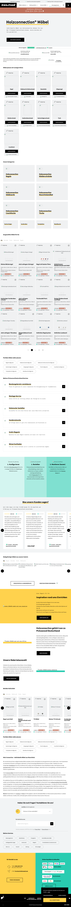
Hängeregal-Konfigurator (29, 367)
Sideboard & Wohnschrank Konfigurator (46, 362)
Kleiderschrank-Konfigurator (26, 362)
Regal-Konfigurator (10, 362)
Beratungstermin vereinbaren (20, 384)
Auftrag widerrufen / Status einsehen (35, 899)
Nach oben (66, 904)
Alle (2, 240)
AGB (25, 898)
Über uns (8, 846)
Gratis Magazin (14, 432)
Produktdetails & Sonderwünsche (22, 583)
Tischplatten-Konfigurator (11, 371)
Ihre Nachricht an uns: (20, 819)
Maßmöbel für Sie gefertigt (15, 1)
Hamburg (18, 793)
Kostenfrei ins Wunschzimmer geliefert (33, 1)
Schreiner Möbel (9, 773)
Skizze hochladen (15, 444)
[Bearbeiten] (15, 245)
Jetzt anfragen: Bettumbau (23, 299)
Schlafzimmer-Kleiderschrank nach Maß (62, 264)
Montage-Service (15, 396)
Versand (17, 846)
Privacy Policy (37, 829)
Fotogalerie (33, 838)
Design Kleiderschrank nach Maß (61, 299)
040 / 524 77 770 (18, 866)
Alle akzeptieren (55, 900)
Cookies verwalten (62, 895)
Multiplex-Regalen (26, 784)
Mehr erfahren (43, 653)
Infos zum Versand (57, 880)
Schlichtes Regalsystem (43, 333)
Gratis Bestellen (44, 617)
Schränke (6, 240)
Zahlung (27, 846)
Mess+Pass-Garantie (56, 876)
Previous (2, 530)
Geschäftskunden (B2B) (46, 838)
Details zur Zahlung (57, 866)
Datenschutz (31, 898)
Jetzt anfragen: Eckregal (26, 264)
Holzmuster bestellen (17, 408)
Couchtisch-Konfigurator (59, 367)
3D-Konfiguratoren (13, 467)
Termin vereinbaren (15, 880)
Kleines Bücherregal (7, 264)
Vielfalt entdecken (11, 678)
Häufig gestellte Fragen (10, 842)
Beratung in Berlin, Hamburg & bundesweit (54, 1)
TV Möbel (36, 719)
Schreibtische (12, 765)
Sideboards (16, 240)
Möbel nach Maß (31, 776)
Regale (21, 240)
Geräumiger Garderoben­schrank (8, 299)
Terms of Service (45, 829)
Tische (10, 240)
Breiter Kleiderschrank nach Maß (24, 720)
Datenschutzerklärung (48, 895)
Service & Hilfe (53, 54)
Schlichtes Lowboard (60, 333)
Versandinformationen (25, 54)
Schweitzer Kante (7, 767)
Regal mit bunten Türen (43, 264)
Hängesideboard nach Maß (25, 333)
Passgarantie (35, 475)
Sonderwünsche (15, 420)
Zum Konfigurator (15, 39)
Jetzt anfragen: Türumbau (9, 333)
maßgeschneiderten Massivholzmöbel (59, 782)
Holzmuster (24, 842)
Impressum (39, 898)
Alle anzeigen (38, 846)
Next (68, 530)
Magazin (34, 842)
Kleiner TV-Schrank (54, 719)
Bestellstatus (22, 838)
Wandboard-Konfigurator (28, 371)
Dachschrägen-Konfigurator (11, 367)
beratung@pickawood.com (21, 871)
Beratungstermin (9, 838)
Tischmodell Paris (41, 298)
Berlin (23, 793)
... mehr (48, 892)
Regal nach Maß (8, 719)
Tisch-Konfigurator (44, 367)
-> (51, 823)
